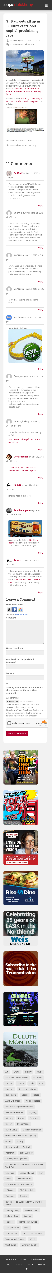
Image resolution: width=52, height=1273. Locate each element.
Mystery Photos (24, 1178)
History (28, 1071)
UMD (26, 1227)
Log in (26, 1269)
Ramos (17, 484)
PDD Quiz (9, 1190)
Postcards (9, 1196)
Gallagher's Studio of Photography (20, 1135)
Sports (25, 1095)
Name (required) (14, 648)
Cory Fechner (21, 456)
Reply (40, 205)
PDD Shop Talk (27, 1190)
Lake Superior (26, 1152)
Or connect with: (14, 604)
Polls (31, 1083)
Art (6, 1071)
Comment (11, 617)
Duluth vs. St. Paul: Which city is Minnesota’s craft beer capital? (22, 469)
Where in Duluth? (29, 1245)
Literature (9, 1173)
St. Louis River (11, 1216)
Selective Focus (31, 1210)
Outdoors (37, 1077)
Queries (23, 1196)
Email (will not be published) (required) (20, 660)
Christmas (34, 1118)
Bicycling (32, 1112)
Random (9, 1089)
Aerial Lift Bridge (12, 1100)
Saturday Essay (12, 1210)
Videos (36, 1095)
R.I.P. (41, 1083)
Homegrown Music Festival (17, 1147)
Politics (20, 1083)
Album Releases (33, 1100)
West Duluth (11, 1245)
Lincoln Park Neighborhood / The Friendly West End (24, 1166)
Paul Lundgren (16, 40)
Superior (27, 1216)
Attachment (12, 697)
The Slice (9, 1221)
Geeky (8, 1141)
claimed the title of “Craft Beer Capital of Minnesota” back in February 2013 (23, 91)
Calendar (18, 1264)
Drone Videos (23, 1124)
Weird (32, 1239)
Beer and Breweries (18, 145)
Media (8, 1178)
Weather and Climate (14, 1239)
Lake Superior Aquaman (16, 1158)
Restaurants (10, 1095)
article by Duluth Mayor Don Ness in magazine (24, 100)
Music (39, 1071)
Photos (8, 1083)
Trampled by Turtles (28, 1221)
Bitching (32, 145)
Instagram (10, 1152)
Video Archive (11, 1233)
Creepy (8, 1124)
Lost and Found (27, 1173)
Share (31, 44)
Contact (30, 1264)
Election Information (32, 1129)
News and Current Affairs (21, 140)
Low (41, 1173)
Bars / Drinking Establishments (19, 1106)
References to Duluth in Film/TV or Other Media (23, 1203)
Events (17, 1071)
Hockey (20, 1141)
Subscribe (41, 1264)
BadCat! (18, 173)
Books (21, 1118)
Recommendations (27, 1089)
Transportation (12, 1227)
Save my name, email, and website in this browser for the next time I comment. (24, 690)
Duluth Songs (11, 1129)
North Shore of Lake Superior (18, 1184)
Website (10, 673)
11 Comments (17, 44)
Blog (8, 1264)
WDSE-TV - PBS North (33, 1233)
